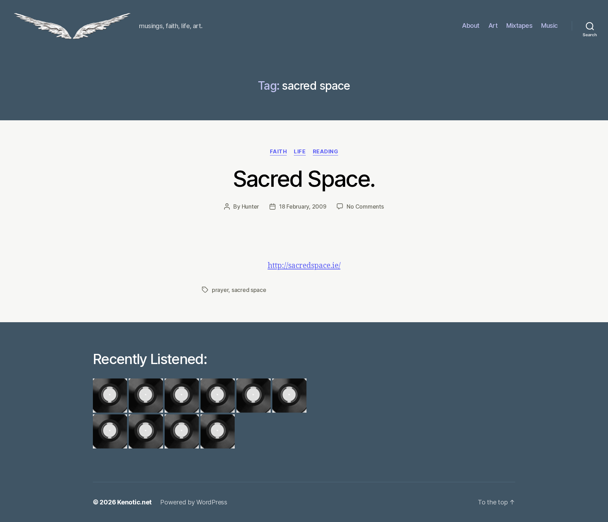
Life (299, 151)
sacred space (249, 289)
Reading (325, 151)
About (471, 25)
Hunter (250, 206)
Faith (278, 151)
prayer (220, 289)
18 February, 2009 (302, 206)
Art (493, 25)
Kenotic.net (134, 502)
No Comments (365, 206)
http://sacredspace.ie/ (304, 265)
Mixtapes (519, 25)
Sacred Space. (304, 178)
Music (549, 25)
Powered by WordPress (193, 502)
